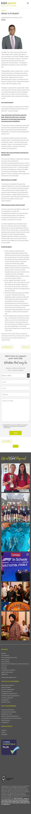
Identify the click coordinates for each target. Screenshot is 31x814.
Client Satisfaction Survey (9, 657)
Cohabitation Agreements (9, 693)
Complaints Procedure (8, 670)
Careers (3, 653)
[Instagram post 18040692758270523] (15, 596)
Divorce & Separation (7, 689)
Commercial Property (7, 710)
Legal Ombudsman (7, 672)
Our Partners (5, 655)
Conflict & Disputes (7, 698)
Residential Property (7, 685)
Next (25, 347)
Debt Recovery (5, 720)
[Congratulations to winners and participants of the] (15, 477)
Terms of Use (5, 659)
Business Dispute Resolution (9, 716)
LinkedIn (4, 730)
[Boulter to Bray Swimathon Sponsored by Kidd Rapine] (15, 537)
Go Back (7, 441)
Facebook (4, 734)
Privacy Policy (5, 662)
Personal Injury (5, 702)
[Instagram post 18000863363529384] (15, 626)
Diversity (4, 668)
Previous (8, 347)
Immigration (5, 700)
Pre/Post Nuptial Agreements (10, 696)
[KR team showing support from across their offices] (15, 507)
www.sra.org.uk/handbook (7, 798)
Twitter (3, 732)
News (3, 20)
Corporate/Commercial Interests (11, 718)
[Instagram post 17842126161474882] (15, 566)
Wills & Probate (6, 687)
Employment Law (6, 691)
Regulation (4, 674)
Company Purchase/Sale (8, 712)
